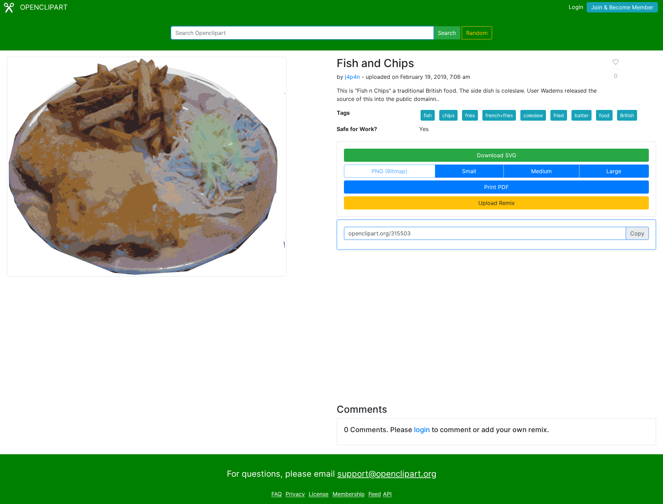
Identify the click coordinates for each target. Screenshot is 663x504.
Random (477, 32)
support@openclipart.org (386, 474)
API (387, 494)
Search (447, 32)
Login (576, 6)
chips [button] (448, 115)
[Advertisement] (331, 336)
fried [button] (559, 115)
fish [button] (428, 115)
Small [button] (469, 171)
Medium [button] (541, 171)
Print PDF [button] (496, 187)
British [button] (627, 115)
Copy (637, 233)
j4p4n (352, 76)
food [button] (604, 115)
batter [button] (581, 115)
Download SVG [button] (496, 155)
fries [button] (470, 115)
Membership (349, 494)
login (422, 430)
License (318, 494)
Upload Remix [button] (496, 202)
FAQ (276, 494)
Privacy (295, 494)
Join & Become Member (622, 7)
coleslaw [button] (533, 115)
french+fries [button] (499, 115)
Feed (374, 494)
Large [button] (613, 171)
